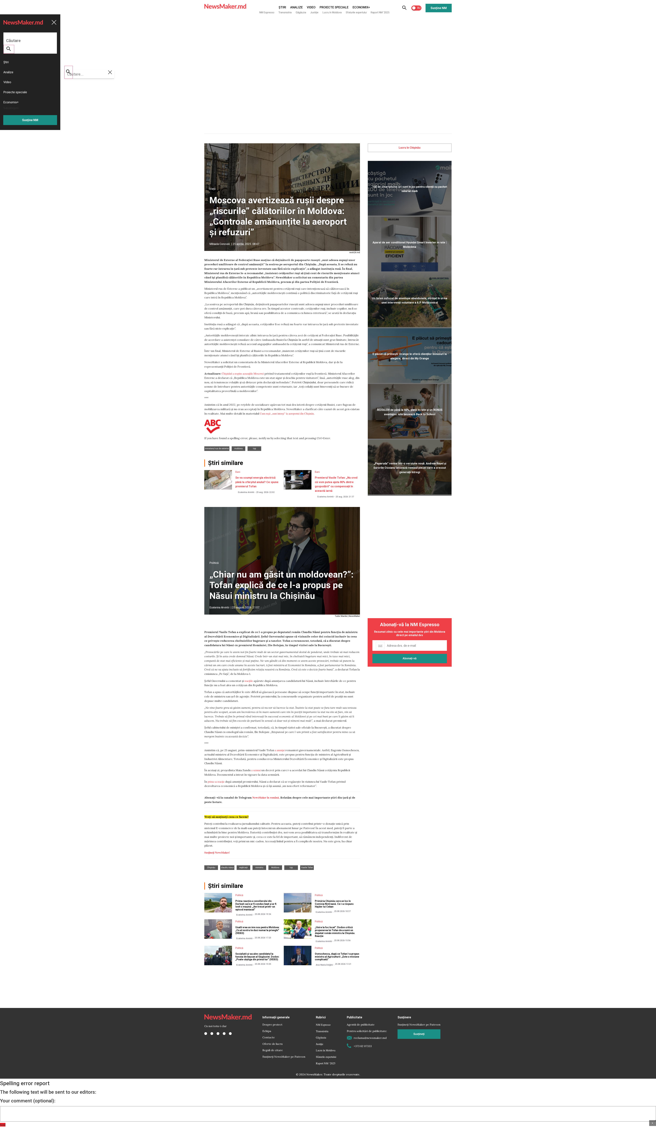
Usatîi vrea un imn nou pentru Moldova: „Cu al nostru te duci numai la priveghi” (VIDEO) (257, 930)
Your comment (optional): (27, 1100)
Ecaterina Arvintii (246, 492)
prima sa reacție (216, 781)
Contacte (268, 1037)
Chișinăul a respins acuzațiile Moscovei (243, 373)
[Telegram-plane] (230, 1033)
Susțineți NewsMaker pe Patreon (283, 1056)
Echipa (266, 1031)
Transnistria (285, 12)
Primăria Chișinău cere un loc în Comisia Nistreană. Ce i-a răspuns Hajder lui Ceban (334, 904)
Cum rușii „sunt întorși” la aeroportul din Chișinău (287, 413)
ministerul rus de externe (217, 448)
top (254, 448)
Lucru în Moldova (332, 12)
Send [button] (2, 1124)
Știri (282, 7)
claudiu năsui (227, 867)
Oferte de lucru (272, 1044)
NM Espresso (266, 12)
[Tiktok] (224, 1033)
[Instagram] (218, 1033)
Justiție (314, 12)
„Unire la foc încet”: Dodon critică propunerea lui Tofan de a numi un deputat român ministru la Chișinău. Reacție (335, 931)
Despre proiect (272, 1024)
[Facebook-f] (205, 1033)
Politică (214, 563)
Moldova (238, 448)
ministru (259, 867)
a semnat (256, 770)
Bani (237, 472)
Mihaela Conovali (219, 244)
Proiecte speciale (334, 7)
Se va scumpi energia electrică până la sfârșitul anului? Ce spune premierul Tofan (256, 482)
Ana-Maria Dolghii (324, 965)
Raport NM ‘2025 (380, 12)
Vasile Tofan (307, 867)
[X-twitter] (211, 1033)
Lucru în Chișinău (409, 147)
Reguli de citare (272, 1050)
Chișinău (211, 867)
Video (311, 7)
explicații (243, 867)
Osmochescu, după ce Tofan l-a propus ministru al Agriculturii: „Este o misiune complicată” (337, 956)
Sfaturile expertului (356, 12)
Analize (296, 7)
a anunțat (280, 750)
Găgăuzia (301, 12)
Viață (212, 188)
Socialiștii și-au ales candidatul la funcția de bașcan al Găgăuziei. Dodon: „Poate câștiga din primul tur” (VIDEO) (257, 956)
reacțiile (248, 681)
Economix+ (361, 7)
